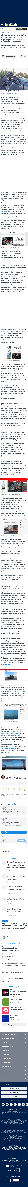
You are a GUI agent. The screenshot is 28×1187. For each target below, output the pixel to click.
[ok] (11, 1104)
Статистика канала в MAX (10, 1075)
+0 (20, 815)
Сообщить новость (8, 1038)
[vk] (7, 1104)
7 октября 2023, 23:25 (6, 50)
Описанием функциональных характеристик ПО (14, 1147)
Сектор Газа (12, 783)
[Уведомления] (22, 24)
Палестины (4, 733)
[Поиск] (19, 24)
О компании (5, 1054)
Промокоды (22, 20)
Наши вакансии (6, 1062)
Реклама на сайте (7, 1046)
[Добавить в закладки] (21, 56)
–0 (25, 815)
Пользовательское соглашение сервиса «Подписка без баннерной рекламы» (14, 1161)
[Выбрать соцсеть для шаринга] (25, 56)
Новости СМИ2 (6, 851)
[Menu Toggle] (2, 24)
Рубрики (4, 1042)
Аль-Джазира (5, 664)
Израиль (4, 783)
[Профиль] (26, 24)
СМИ (11, 461)
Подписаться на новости (9, 1034)
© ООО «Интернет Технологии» (14, 1176)
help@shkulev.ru (17, 1126)
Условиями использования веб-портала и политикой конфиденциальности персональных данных (14, 1149)
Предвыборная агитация (9, 1071)
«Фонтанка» (22, 109)
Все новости (4, 20)
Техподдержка (6, 1066)
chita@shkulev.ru (20, 1123)
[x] (23, 1104)
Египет (24, 741)
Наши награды (6, 1058)
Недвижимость (13, 20)
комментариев (10, 56)
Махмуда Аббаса (14, 733)
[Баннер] (21, 28)
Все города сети (7, 1079)
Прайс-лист (5, 1050)
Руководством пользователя (14, 1146)
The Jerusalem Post (20, 515)
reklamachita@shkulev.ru (14, 1137)
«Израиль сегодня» (7, 339)
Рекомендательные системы (14, 1158)
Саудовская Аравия (7, 748)
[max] (19, 1104)
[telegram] (3, 1104)
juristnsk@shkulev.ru (20, 1125)
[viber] (15, 1104)
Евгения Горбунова (12, 776)
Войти (6, 841)
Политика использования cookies (14, 1156)
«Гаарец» (4, 211)
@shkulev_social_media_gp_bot (18, 1138)
